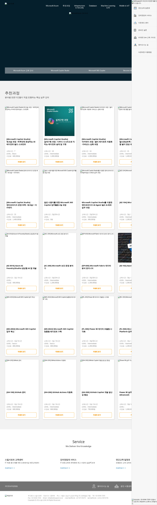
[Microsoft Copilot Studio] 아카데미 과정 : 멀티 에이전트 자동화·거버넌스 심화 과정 (97, 141)
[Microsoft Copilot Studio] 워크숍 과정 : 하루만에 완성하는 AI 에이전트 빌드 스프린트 (21, 141)
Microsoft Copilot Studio (60, 70)
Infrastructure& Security (79, 7)
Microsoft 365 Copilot (97, 70)
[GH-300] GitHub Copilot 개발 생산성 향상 (97, 393)
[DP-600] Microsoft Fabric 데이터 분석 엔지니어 (96, 266)
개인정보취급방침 (11, 486)
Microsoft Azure (52, 6)
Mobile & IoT (124, 6)
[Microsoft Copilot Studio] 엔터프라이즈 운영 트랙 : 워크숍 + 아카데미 (22, 205)
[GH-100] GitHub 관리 (16, 392)
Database (93, 6)
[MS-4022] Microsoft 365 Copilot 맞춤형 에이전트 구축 (58, 330)
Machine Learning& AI (108, 7)
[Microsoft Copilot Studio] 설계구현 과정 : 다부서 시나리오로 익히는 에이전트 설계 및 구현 (59, 141)
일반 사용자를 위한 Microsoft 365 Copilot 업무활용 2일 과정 (58, 203)
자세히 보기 (22, 161)
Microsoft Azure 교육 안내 (23, 70)
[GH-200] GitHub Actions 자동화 (58, 392)
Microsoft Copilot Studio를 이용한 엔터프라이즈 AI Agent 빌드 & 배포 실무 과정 (97, 205)
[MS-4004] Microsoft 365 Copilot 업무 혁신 (21, 330)
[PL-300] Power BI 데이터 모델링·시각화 (97, 330)
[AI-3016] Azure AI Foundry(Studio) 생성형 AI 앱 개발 (21, 266)
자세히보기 (9, 468)
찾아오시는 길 (103, 486)
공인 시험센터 (126, 486)
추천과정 (66, 6)
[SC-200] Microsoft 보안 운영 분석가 (58, 266)
